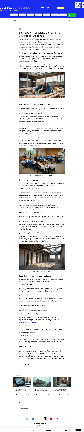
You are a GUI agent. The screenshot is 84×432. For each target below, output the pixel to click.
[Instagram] (57, 418)
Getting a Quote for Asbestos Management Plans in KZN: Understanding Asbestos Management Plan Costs (41, 390)
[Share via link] (28, 364)
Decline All (72, 430)
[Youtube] (51, 418)
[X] (39, 418)
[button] (69, 20)
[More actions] (64, 29)
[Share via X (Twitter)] (22, 364)
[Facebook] (32, 418)
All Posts (15, 20)
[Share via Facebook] (19, 364)
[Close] (82, 430)
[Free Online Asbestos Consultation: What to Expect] (22, 382)
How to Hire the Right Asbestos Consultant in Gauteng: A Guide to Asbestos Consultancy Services (61, 390)
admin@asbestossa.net (40, 426)
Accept (78, 430)
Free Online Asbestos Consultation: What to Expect (20, 390)
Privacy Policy (48, 430)
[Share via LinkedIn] (25, 364)
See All (69, 374)
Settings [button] (66, 430)
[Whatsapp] (26, 418)
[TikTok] (45, 418)
